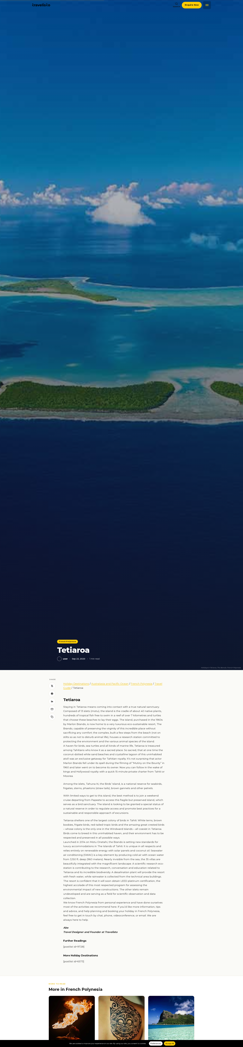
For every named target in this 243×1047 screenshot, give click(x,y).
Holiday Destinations (76, 683)
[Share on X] (52, 686)
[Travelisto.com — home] (41, 5)
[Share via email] (52, 709)
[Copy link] (52, 716)
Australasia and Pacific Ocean (110, 683)
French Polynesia (67, 642)
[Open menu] (207, 5)
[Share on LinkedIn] (52, 701)
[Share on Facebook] (52, 693)
